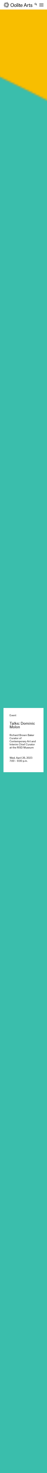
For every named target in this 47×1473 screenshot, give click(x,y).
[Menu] (40, 5)
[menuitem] (34, 5)
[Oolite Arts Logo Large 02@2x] (19, 5)
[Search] (34, 5)
